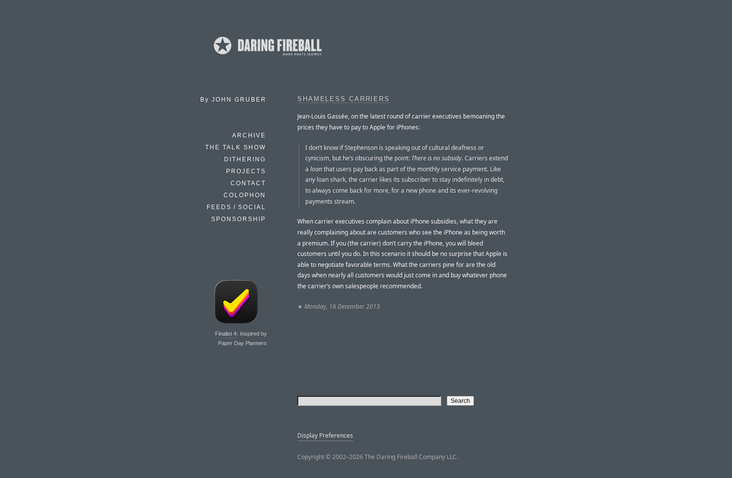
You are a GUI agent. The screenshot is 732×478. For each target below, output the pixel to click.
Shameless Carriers (343, 99)
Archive (249, 135)
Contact (248, 183)
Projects (246, 171)
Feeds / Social (236, 207)
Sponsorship (238, 219)
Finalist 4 (226, 334)
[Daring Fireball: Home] (267, 57)
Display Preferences (325, 435)
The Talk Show (235, 147)
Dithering (245, 159)
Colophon (245, 195)
